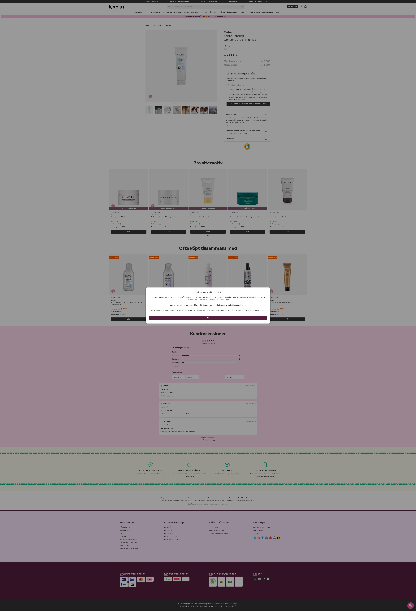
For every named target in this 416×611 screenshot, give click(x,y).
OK (208, 318)
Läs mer (263, 310)
